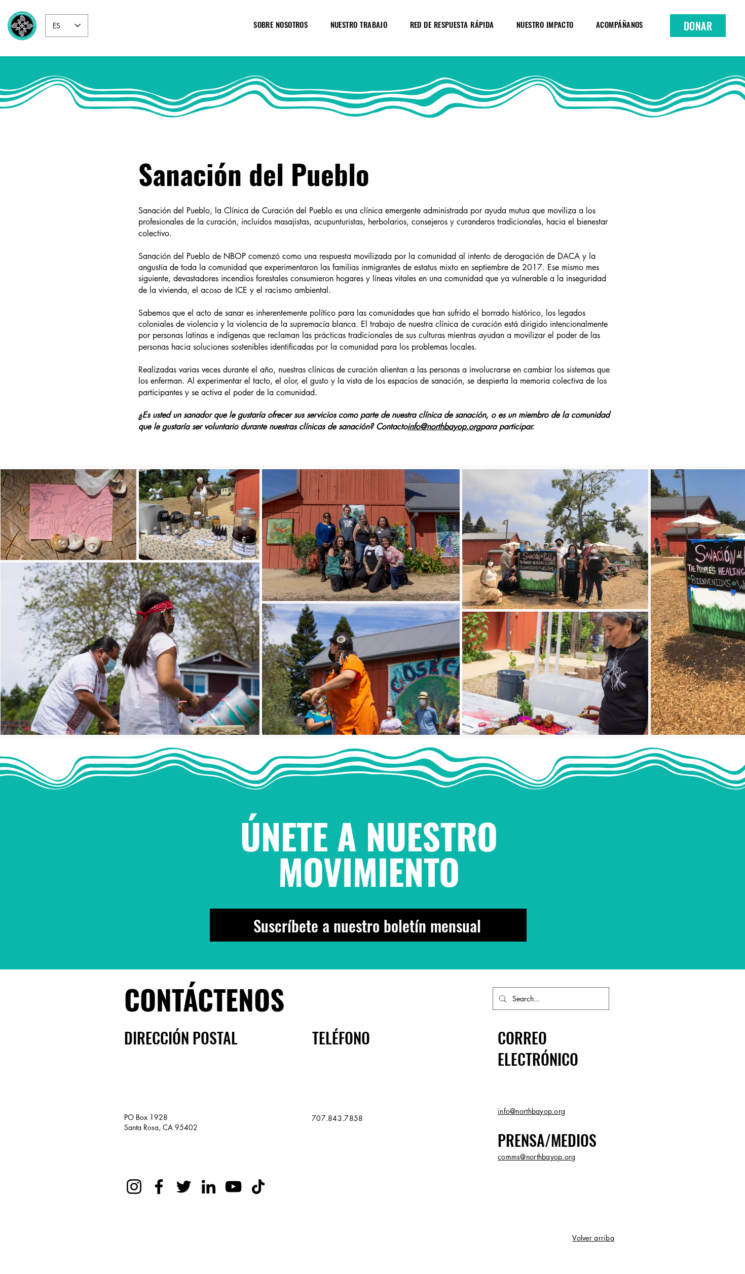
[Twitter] (184, 1186)
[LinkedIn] (208, 1186)
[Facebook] (159, 1186)
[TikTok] (258, 1186)
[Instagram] (134, 1186)
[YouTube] (233, 1186)
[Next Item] (727, 602)
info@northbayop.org (443, 426)
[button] (280, 24)
